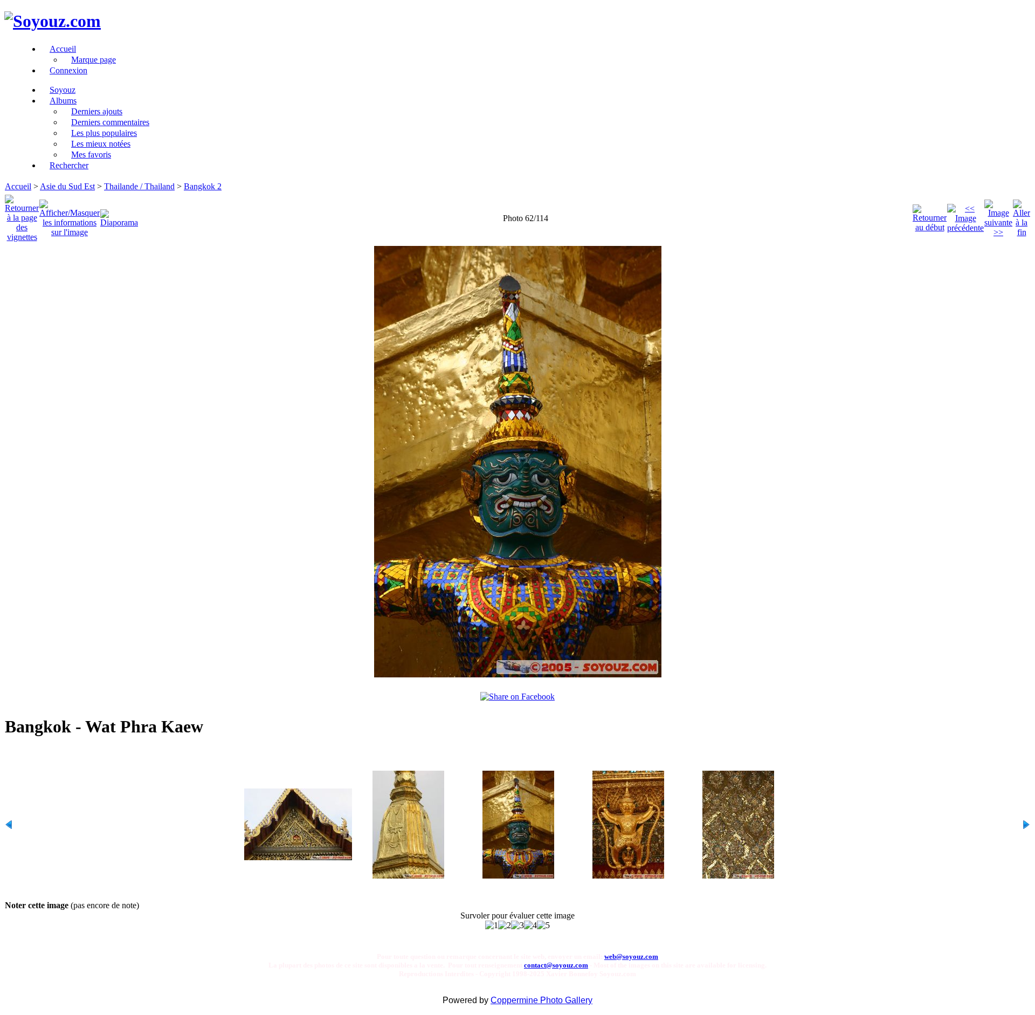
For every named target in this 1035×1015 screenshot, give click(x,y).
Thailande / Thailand (139, 186)
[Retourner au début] (930, 215)
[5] (543, 925)
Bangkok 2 (203, 186)
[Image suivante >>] (998, 215)
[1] (491, 925)
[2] (504, 925)
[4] (530, 925)
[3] (517, 925)
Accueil (18, 186)
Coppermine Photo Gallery (541, 1000)
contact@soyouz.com (556, 965)
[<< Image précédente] (965, 215)
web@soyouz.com (631, 956)
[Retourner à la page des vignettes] (22, 215)
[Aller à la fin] (1021, 215)
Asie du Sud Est (67, 186)
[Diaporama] (119, 215)
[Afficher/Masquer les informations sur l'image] (69, 215)
